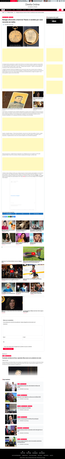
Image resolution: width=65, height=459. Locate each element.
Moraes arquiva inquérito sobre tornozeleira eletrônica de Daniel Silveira (29, 441)
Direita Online (32, 4)
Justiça (19, 439)
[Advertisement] (22, 55)
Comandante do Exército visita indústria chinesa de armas (28, 386)
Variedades (11, 17)
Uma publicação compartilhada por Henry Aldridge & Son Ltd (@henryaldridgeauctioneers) (24, 209)
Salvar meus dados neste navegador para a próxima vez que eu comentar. (18, 346)
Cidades (19, 406)
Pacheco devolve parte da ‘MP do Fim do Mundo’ (28, 418)
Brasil (14, 9)
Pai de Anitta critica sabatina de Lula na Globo (37, 1)
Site (3, 341)
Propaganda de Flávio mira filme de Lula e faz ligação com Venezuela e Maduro (23, 1)
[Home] (3, 10)
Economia (29, 9)
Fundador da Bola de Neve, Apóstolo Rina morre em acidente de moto (21, 358)
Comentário (5, 324)
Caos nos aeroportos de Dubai (24, 407)
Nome (4, 337)
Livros (33, 9)
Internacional (19, 9)
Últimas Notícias (8, 9)
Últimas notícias (5, 17)
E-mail (24, 337)
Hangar (43, 457)
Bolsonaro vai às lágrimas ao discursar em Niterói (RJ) (29, 396)
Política (24, 9)
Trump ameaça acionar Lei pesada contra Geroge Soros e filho (30, 430)
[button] (58, 10)
